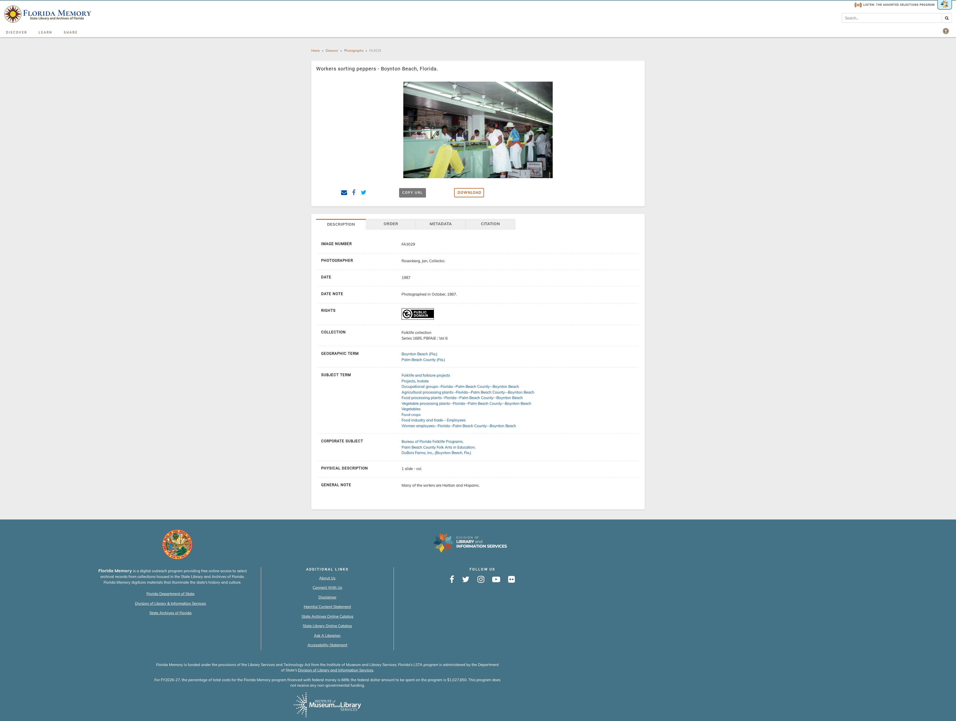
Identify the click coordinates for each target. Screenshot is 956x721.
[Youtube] (496, 579)
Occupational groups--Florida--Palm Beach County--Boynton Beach (460, 386)
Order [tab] (391, 223)
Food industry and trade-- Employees (434, 420)
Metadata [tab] (441, 223)
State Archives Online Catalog (327, 616)
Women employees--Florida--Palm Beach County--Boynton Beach (459, 425)
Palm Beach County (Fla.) (423, 359)
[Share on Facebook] (354, 193)
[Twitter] (466, 579)
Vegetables (411, 409)
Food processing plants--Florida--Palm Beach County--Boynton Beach (462, 397)
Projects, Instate (415, 381)
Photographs (353, 50)
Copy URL (412, 193)
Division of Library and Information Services (335, 670)
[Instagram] (481, 579)
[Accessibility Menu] (946, 30)
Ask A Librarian (327, 635)
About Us (327, 578)
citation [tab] (490, 223)
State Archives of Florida (170, 613)
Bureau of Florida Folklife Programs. (432, 441)
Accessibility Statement (327, 645)
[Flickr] (511, 579)
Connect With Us (327, 587)
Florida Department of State (170, 593)
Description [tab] (341, 224)
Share (71, 32)
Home (315, 50)
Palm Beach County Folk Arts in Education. (439, 447)
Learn (45, 32)
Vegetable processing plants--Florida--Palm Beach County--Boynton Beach (466, 403)
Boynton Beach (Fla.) (419, 354)
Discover (16, 32)
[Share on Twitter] (363, 193)
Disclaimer (327, 597)
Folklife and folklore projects (426, 375)
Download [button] (469, 192)
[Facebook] (452, 579)
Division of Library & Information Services (170, 603)
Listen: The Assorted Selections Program (899, 4)
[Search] (947, 18)
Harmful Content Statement (327, 606)
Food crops (411, 414)
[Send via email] (344, 193)
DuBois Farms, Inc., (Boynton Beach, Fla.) (436, 452)
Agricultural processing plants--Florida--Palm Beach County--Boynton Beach (468, 392)
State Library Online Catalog (327, 625)
